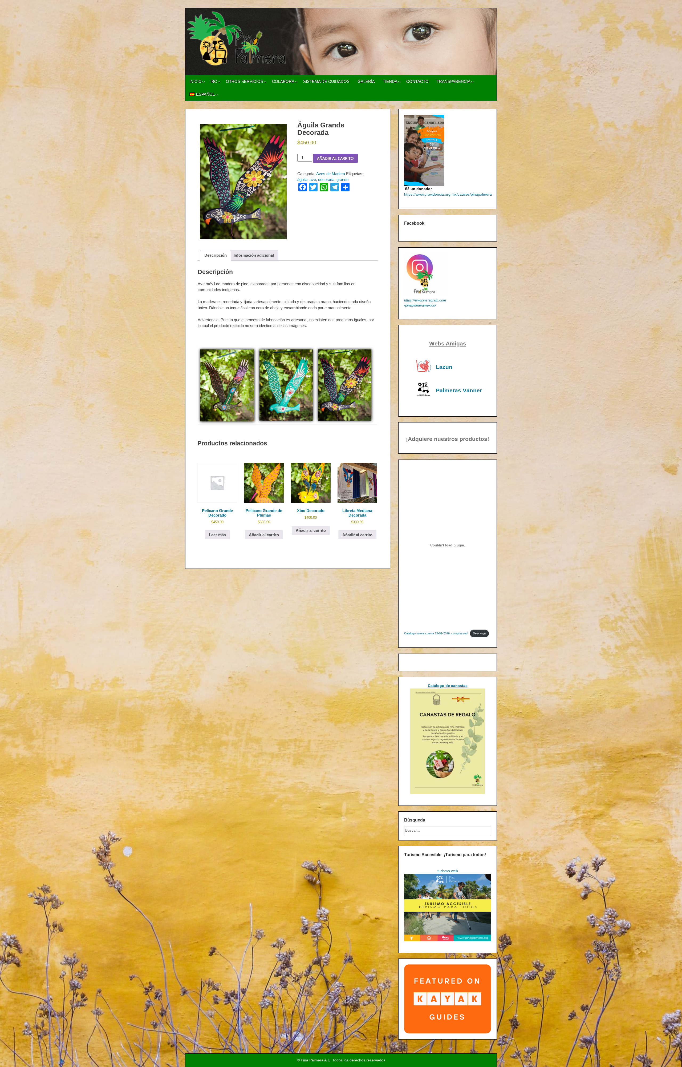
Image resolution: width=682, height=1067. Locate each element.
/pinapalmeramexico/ (420, 305)
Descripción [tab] (215, 255)
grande (342, 179)
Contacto (417, 81)
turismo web (447, 871)
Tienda (390, 81)
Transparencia (453, 81)
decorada (326, 179)
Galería (366, 81)
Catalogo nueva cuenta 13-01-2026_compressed (436, 633)
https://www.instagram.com (425, 300)
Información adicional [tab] (254, 255)
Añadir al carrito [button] (264, 535)
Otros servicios (244, 81)
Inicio (195, 81)
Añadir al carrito (335, 158)
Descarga (479, 633)
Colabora (283, 81)
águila (302, 179)
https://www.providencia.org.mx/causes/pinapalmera (448, 194)
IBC (213, 81)
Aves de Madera (330, 173)
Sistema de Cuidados (326, 81)
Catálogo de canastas (448, 685)
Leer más (217, 535)
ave (313, 179)
